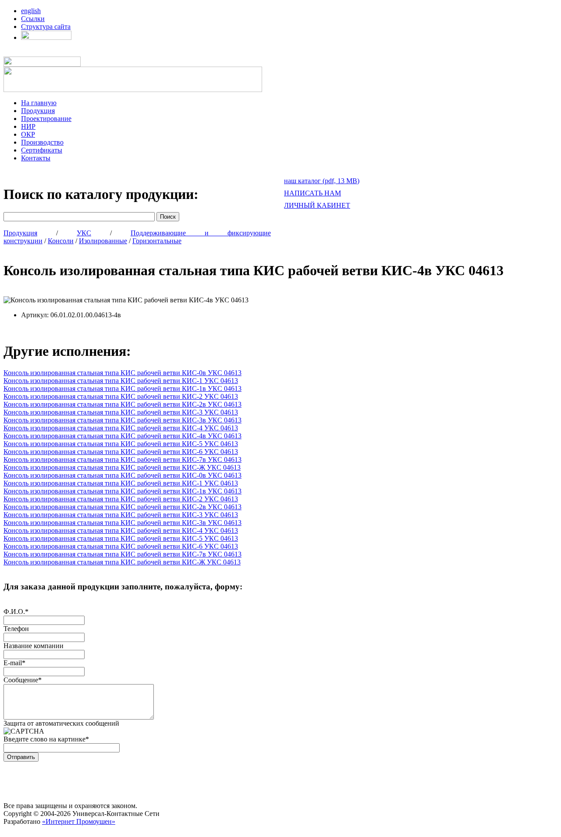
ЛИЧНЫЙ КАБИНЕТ (317, 205)
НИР (28, 126)
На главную (39, 102)
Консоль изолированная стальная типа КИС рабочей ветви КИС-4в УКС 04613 (122, 436)
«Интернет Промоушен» (78, 821)
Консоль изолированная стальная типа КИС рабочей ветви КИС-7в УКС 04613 (122, 459)
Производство (42, 142)
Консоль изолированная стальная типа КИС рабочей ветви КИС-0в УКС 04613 (122, 372)
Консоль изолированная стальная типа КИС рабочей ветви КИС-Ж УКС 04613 (122, 467)
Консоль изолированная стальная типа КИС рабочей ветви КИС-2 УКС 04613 (121, 396)
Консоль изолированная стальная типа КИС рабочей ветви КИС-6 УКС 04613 (121, 451)
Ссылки (33, 18)
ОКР (28, 134)
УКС (84, 233)
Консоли (61, 241)
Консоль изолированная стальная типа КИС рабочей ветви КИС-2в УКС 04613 (122, 404)
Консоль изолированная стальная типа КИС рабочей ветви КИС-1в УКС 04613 (122, 388)
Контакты (35, 158)
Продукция (38, 110)
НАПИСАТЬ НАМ (312, 193)
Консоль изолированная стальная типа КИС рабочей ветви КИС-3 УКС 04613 (121, 412)
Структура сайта (46, 26)
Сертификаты (41, 150)
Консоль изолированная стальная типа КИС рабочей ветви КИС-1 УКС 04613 (121, 380)
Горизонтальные (156, 241)
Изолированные (103, 241)
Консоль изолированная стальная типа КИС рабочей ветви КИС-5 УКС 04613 (121, 443)
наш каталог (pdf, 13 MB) (321, 180)
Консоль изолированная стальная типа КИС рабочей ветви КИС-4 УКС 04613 (121, 428)
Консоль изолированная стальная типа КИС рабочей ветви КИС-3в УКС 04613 (122, 420)
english (31, 10)
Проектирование (46, 118)
